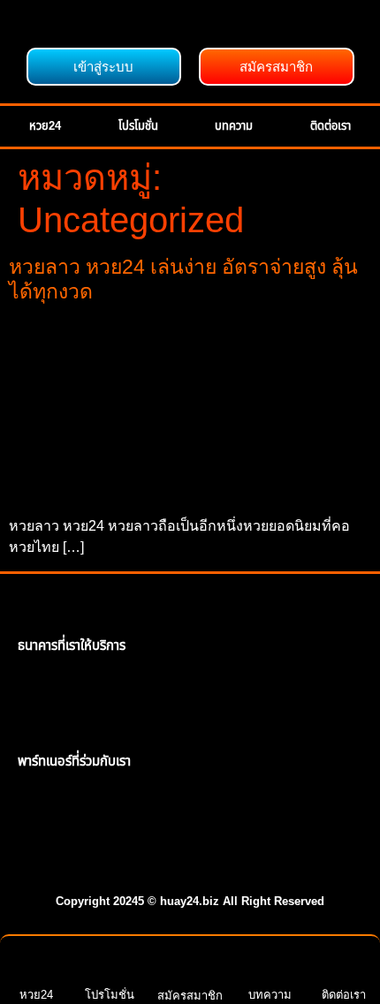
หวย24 (45, 125)
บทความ (234, 125)
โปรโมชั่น (138, 125)
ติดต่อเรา (330, 125)
